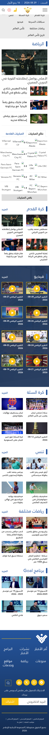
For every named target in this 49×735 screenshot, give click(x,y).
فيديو (20, 21)
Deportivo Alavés (42, 142)
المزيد (5, 209)
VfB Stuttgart (6, 188)
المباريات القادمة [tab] (15, 133)
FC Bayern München (42, 188)
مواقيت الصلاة (29, 722)
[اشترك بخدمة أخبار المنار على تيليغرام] (41, 682)
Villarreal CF (6, 142)
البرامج (8, 649)
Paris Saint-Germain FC (6, 166)
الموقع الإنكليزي (38, 718)
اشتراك (10, 701)
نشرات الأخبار (24, 651)
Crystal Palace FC (42, 154)
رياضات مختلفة (37, 28)
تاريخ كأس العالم (36, 35)
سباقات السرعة (37, 21)
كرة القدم (40, 15)
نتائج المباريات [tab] (35, 133)
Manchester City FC (6, 154)
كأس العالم (18, 28)
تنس (11, 15)
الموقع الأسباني (12, 718)
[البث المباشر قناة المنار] (19, 682)
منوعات (41, 661)
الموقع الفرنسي (25, 718)
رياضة (24, 661)
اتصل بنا (19, 722)
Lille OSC (42, 166)
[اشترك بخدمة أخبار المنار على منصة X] (26, 682)
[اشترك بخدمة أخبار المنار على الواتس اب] (34, 682)
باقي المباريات (24, 197)
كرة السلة (24, 15)
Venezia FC (6, 177)
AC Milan (42, 177)
